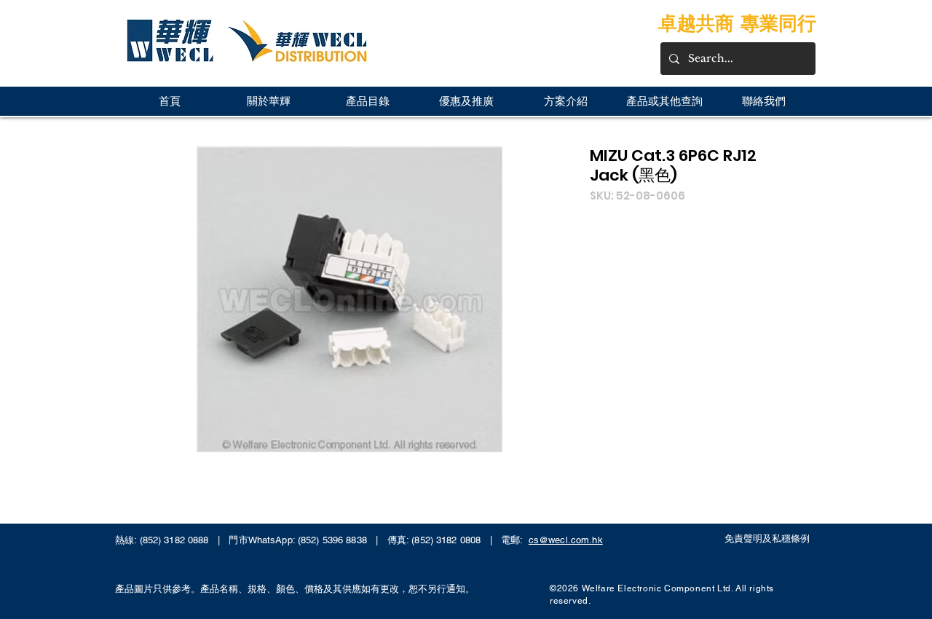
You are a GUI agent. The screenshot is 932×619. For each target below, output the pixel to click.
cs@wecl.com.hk (566, 540)
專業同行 (778, 22)
